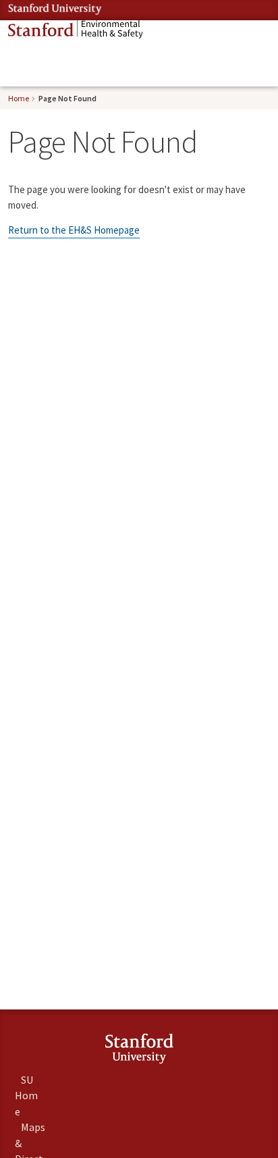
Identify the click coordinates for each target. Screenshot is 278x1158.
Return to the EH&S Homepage (74, 229)
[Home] (75, 29)
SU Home (26, 1094)
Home (18, 98)
